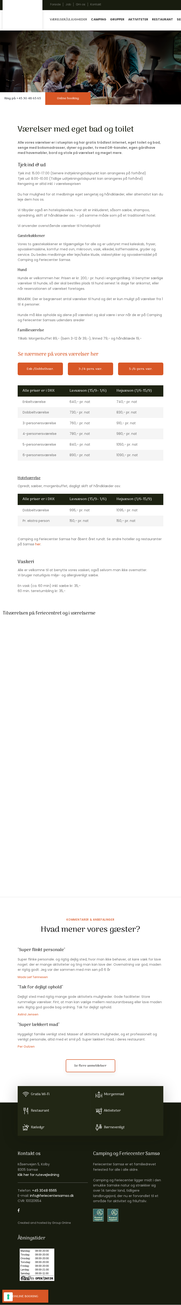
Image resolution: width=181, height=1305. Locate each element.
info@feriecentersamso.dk (52, 1195)
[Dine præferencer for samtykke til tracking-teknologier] (8, 1296)
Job (68, 4)
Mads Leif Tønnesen (33, 977)
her (38, 544)
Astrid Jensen (28, 1014)
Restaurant (162, 19)
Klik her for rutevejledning (38, 1174)
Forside (55, 4)
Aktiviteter (138, 19)
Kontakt (95, 4)
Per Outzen (26, 1046)
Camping (98, 19)
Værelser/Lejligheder (68, 19)
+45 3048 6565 (44, 1190)
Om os (80, 4)
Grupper (117, 19)
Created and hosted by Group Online (44, 1223)
